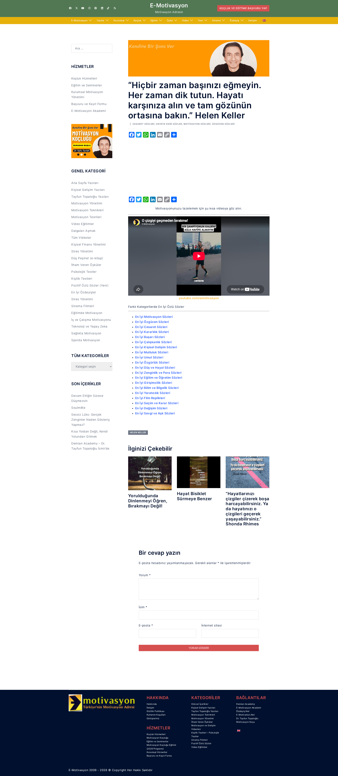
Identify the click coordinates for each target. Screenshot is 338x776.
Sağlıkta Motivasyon (86, 333)
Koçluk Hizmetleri (84, 78)
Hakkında (152, 704)
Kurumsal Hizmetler (157, 752)
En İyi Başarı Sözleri (150, 337)
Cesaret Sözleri (143, 124)
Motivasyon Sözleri (197, 124)
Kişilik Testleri (81, 278)
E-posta (146, 625)
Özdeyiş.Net (242, 711)
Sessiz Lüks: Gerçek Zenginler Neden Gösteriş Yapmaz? (90, 420)
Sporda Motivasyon (85, 340)
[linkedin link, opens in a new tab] (101, 8)
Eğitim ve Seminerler (86, 85)
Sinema (216, 20)
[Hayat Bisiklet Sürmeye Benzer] (198, 472)
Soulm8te (78, 407)
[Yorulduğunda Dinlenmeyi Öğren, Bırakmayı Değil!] (150, 473)
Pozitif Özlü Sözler (201, 743)
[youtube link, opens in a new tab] (82, 8)
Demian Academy (245, 704)
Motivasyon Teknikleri (87, 210)
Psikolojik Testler (83, 271)
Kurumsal (119, 20)
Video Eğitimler (82, 224)
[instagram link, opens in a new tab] (89, 8)
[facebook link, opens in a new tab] (70, 8)
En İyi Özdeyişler (83, 292)
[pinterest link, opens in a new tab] (95, 8)
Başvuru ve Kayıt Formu (89, 104)
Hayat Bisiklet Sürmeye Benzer (194, 496)
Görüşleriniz (153, 718)
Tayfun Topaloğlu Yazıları (90, 196)
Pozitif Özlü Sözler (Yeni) (89, 285)
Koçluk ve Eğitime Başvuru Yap (243, 8)
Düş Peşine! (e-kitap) (87, 258)
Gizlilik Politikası (156, 711)
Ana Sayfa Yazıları (84, 183)
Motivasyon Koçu (245, 722)
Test (200, 20)
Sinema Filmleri (82, 306)
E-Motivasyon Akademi (88, 111)
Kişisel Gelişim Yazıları (88, 190)
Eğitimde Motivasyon (86, 313)
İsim (143, 607)
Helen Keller (138, 432)
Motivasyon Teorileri (86, 217)
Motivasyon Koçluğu (157, 737)
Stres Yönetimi (82, 251)
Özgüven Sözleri (223, 124)
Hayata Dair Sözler (169, 124)
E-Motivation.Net (245, 714)
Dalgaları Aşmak (83, 231)
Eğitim (154, 20)
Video (185, 20)
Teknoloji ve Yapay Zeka (89, 326)
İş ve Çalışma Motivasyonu (91, 320)
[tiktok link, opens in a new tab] (108, 8)
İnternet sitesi (211, 625)
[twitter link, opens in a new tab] (76, 8)
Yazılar (100, 20)
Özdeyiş (234, 20)
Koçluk (137, 20)
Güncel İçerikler (199, 704)
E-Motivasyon (169, 5)
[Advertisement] (198, 165)
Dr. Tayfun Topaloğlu (247, 718)
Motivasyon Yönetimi (86, 203)
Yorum (145, 575)
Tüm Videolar (81, 237)
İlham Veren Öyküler (86, 265)
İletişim (252, 20)
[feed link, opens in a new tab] (114, 8)
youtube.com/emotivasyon (199, 298)
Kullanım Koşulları (156, 714)
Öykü (170, 20)
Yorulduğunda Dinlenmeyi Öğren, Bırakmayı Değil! (147, 500)
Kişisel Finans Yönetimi (88, 244)
